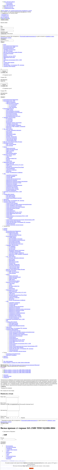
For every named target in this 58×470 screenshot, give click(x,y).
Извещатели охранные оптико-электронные (16, 181)
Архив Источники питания (12, 208)
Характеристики (7, 376)
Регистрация (9, 3)
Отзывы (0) (6, 377)
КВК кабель (9, 152)
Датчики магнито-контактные (13, 178)
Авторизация (9, 4)
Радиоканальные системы (12, 189)
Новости (5, 356)
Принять (31, 468)
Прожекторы (9, 135)
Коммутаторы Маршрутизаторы (14, 198)
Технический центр (11, 456)
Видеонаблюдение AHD (9, 47)
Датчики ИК (9, 177)
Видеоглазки (9, 121)
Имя (2, 26)
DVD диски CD (10, 163)
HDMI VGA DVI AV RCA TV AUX (14, 164)
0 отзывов (3, 367)
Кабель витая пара (10, 148)
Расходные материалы (11, 138)
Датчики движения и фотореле (13, 130)
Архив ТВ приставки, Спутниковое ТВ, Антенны (18, 222)
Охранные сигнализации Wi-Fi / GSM (12, 59)
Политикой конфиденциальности (28, 36)
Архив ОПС (9, 214)
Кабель (5, 54)
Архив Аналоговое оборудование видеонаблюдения (18, 204)
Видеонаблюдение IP (8, 48)
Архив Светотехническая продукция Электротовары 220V (20, 219)
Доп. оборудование (8, 51)
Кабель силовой (10, 150)
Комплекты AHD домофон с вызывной (15, 126)
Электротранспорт (10, 223)
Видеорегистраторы (11, 447)
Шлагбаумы (9, 161)
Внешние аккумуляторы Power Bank (15, 167)
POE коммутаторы (10, 195)
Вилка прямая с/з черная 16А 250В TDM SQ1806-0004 (16, 362)
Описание (5, 375)
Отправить (3, 39)
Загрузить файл (4, 32)
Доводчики (9, 155)
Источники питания (8, 53)
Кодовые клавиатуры (11, 158)
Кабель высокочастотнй (12, 149)
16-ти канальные (13, 104)
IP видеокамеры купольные (12, 111)
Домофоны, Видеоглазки (9, 49)
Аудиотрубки (9, 120)
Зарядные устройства (11, 169)
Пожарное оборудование (12, 187)
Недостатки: (4, 416)
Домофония (9, 448)
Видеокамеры (9, 446)
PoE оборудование (10, 196)
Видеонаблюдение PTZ (11, 115)
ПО (4, 61)
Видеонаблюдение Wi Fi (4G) (13, 116)
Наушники (8, 171)
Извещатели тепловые (11, 184)
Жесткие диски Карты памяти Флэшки (12, 52)
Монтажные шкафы (11, 134)
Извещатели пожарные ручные (13, 182)
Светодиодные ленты (11, 139)
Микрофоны (9, 132)
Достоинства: (4, 410)
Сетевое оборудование (8, 62)
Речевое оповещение (11, 190)
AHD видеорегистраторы (12, 103)
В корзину (3, 442)
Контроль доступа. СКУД (9, 56)
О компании (9, 457)
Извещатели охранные (11, 180)
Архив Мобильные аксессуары (13, 213)
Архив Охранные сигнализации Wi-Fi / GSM (17, 215)
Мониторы (8, 127)
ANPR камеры (9, 109)
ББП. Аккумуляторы (11, 144)
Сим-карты (6, 63)
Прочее (8, 159)
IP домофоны (9, 118)
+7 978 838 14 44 (5, 15)
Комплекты (9, 452)
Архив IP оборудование (12, 203)
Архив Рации (9, 217)
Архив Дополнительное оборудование (15, 207)
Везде (4, 44)
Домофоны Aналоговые (12, 123)
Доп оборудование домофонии (13, 125)
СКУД (7, 451)
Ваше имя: (3, 396)
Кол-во (2, 438)
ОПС (4, 58)
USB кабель (9, 166)
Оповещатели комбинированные (14, 185)
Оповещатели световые (12, 186)
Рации (10, 218)
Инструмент (9, 131)
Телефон (3, 29)
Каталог (5, 229)
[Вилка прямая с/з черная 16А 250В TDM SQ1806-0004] (17, 370)
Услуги (8, 453)
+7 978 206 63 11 (4, 14)
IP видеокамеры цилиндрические (14, 112)
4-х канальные (12, 106)
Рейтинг (3, 417)
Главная (5, 228)
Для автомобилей (10, 168)
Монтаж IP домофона (11, 355)
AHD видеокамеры (10, 102)
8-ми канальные (13, 107)
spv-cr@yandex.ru (5, 17)
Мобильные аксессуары (9, 57)
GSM (7, 454)
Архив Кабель (9, 209)
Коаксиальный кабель (11, 153)
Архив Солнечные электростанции (14, 224)
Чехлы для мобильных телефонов (14, 172)
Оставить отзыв (4, 423)
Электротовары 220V (11, 140)
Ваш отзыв (3, 403)
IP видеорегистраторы (11, 113)
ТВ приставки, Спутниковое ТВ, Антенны (13, 65)
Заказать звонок (4, 19)
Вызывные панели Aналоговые (14, 122)
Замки (7, 157)
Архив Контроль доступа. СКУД (14, 212)
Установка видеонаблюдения (13, 353)
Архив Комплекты (10, 210)
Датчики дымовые (10, 176)
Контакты (5, 357)
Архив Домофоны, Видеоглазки (14, 205)
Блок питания (9, 145)
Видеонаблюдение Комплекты (10, 45)
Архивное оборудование (9, 66)
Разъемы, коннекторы (11, 136)
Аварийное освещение (11, 175)
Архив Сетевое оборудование (13, 221)
